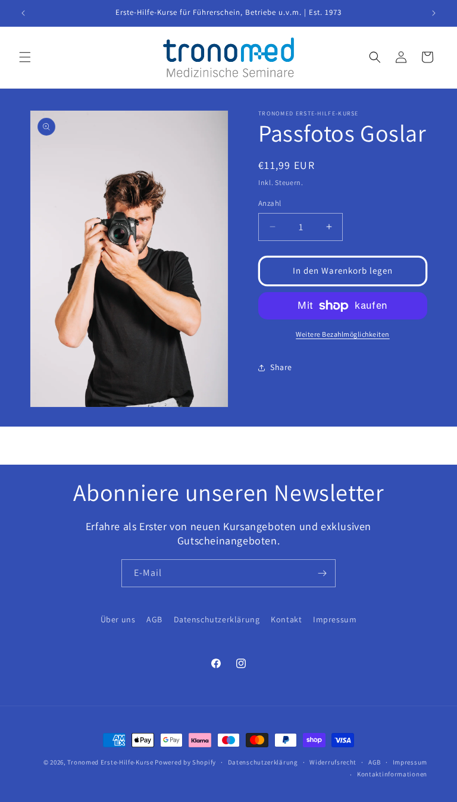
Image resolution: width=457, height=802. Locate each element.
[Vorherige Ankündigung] (23, 13)
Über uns (118, 619)
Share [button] (281, 367)
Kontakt (286, 619)
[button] (25, 57)
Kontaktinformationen (392, 774)
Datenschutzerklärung (217, 619)
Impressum (334, 619)
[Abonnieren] (322, 573)
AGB (154, 619)
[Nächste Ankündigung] (434, 13)
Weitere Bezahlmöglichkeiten (343, 334)
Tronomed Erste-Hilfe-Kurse (110, 762)
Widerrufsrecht (332, 762)
